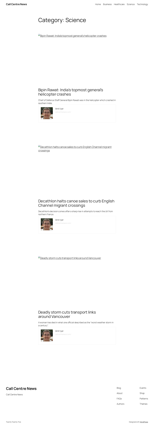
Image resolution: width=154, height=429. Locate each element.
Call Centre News (16, 4)
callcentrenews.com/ (63, 112)
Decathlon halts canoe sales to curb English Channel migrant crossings (76, 203)
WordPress (144, 422)
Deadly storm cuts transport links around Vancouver (67, 314)
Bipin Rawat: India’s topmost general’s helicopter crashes (70, 92)
